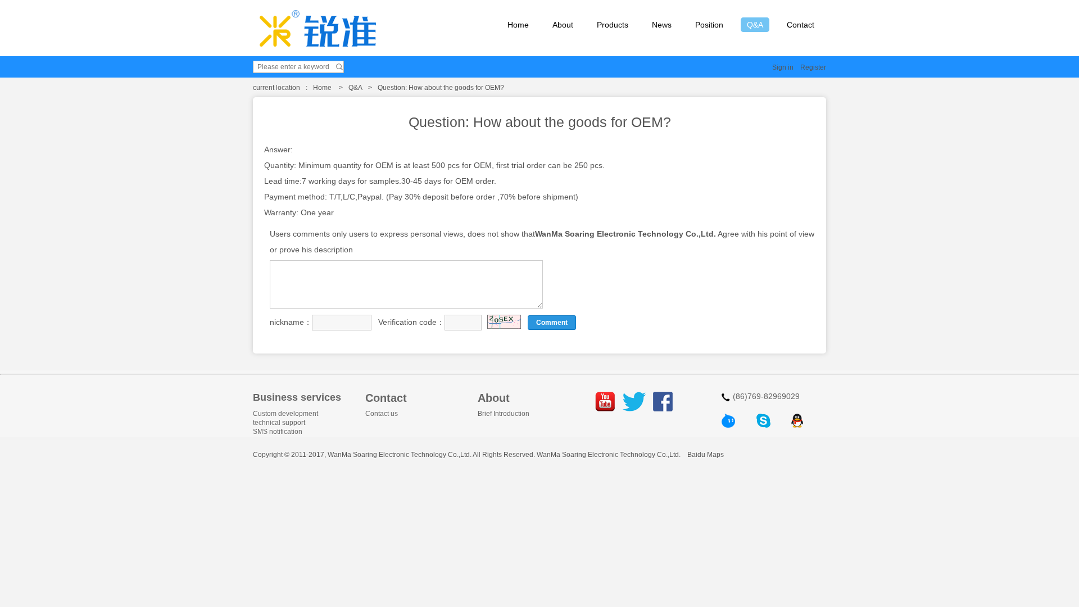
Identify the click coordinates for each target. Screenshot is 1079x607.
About (562, 24)
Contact (800, 24)
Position (709, 24)
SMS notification (277, 432)
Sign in (783, 67)
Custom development (285, 414)
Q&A (755, 24)
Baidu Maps (705, 455)
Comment (552, 323)
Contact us (381, 414)
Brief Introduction (503, 414)
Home (518, 24)
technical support (279, 423)
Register (813, 67)
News (662, 24)
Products (612, 24)
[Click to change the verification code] (504, 322)
